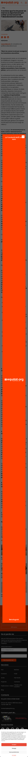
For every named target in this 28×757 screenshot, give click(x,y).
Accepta (14, 744)
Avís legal (14, 755)
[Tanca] (23, 136)
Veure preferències (14, 752)
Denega (14, 748)
